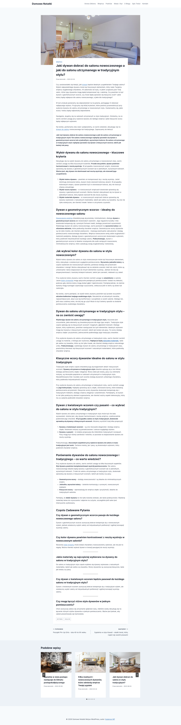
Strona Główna (90, 4)
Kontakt (145, 4)
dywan (84, 85)
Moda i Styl (118, 4)
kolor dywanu (69, 545)
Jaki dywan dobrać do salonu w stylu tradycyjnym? (123, 680)
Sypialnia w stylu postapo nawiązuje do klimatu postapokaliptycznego (55, 680)
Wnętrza (101, 4)
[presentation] (56, 662)
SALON (67, 619)
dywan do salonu (62, 129)
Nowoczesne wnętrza (64, 218)
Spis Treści (136, 4)
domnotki (62, 79)
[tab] (86, 699)
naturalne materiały (111, 341)
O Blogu (127, 4)
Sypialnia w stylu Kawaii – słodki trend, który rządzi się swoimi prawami (111, 632)
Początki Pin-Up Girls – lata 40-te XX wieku (69, 630)
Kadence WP (110, 719)
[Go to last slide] (43, 675)
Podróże (109, 4)
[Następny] (137, 675)
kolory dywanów (67, 280)
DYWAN (60, 619)
